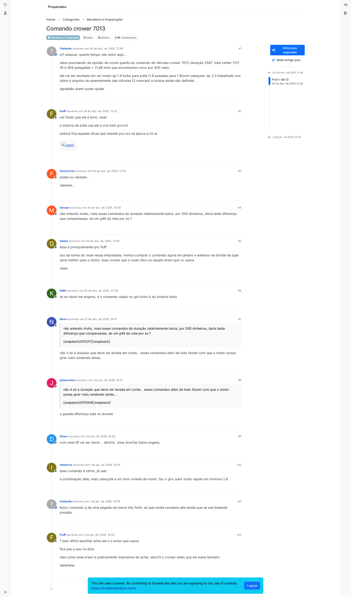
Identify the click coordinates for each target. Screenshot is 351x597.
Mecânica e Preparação (64, 37)
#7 (239, 319)
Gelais (64, 241)
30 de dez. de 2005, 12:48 (106, 48)
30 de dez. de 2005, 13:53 (109, 171)
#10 (239, 464)
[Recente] (5, 5)
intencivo (66, 464)
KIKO (63, 290)
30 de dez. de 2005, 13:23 (100, 111)
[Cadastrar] (345, 13)
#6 (239, 290)
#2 (239, 111)
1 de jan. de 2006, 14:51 (107, 380)
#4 (239, 207)
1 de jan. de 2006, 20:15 (105, 464)
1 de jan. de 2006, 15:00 (100, 436)
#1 (240, 48)
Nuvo (63, 319)
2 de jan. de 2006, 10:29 (99, 534)
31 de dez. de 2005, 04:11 (101, 319)
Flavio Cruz (67, 171)
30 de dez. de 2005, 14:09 (104, 207)
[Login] (345, 5)
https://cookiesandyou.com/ (113, 588)
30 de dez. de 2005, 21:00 (102, 241)
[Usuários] (5, 13)
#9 (239, 436)
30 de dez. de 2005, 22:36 (101, 290)
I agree (252, 586)
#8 (239, 380)
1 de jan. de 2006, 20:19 (105, 501)
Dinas (63, 436)
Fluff (63, 111)
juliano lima (67, 380)
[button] (5, 592)
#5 (239, 241)
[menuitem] (345, 5)
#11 (239, 501)
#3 (239, 171)
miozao (64, 207)
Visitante (66, 48)
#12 (239, 534)
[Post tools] (238, 99)
